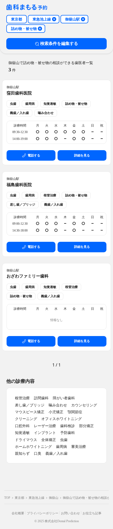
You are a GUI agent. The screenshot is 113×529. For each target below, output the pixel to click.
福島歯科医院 (19, 184)
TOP (7, 498)
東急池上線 (36, 498)
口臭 (37, 453)
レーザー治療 (45, 426)
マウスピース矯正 (29, 412)
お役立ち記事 (92, 513)
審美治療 (78, 447)
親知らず (22, 453)
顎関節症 (75, 412)
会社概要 (18, 513)
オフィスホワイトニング (61, 419)
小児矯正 (56, 412)
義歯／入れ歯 (56, 453)
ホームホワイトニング (33, 447)
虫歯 (64, 440)
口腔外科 (22, 426)
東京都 (19, 498)
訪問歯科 (41, 398)
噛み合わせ (58, 405)
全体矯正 (48, 440)
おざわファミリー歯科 (28, 276)
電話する (34, 155)
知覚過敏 (22, 433)
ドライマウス (26, 440)
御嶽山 (53, 498)
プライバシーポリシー (42, 513)
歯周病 (61, 447)
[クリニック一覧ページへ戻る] (26, 7)
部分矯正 (86, 426)
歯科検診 (67, 426)
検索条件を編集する (59, 43)
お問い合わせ (70, 513)
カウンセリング (84, 405)
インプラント (45, 433)
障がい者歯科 (64, 398)
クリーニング (26, 419)
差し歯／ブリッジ (29, 405)
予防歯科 (67, 433)
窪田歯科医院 (19, 93)
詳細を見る (82, 155)
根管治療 (22, 398)
